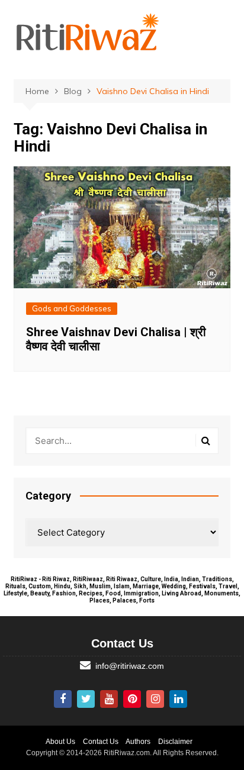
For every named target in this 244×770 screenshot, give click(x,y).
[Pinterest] (132, 699)
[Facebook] (63, 699)
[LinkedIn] (178, 699)
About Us (60, 741)
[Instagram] (155, 699)
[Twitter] (86, 699)
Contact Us (100, 741)
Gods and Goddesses (71, 308)
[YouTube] (109, 699)
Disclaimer (175, 741)
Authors (138, 741)
